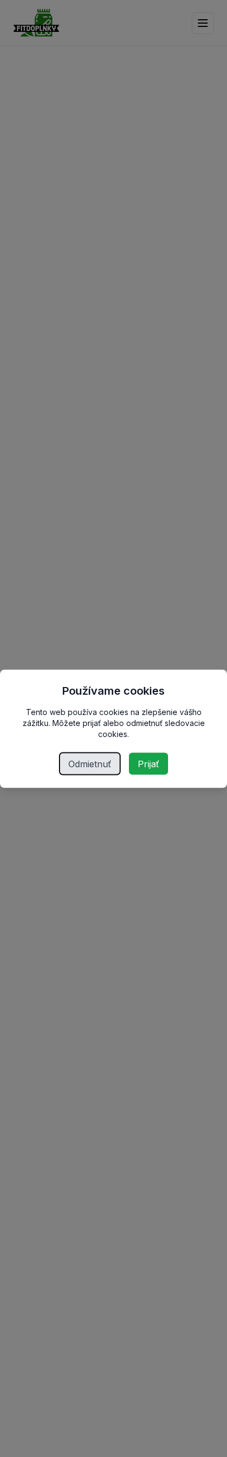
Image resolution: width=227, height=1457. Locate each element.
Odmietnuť (89, 763)
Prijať (148, 763)
